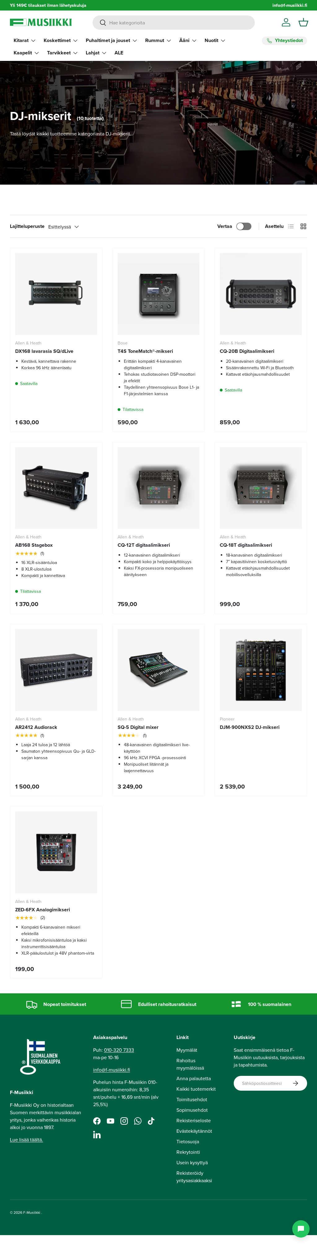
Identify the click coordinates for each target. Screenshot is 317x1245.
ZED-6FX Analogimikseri (42, 909)
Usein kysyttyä (192, 1162)
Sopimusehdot (192, 1109)
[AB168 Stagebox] (56, 488)
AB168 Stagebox (34, 545)
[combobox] (173, 22)
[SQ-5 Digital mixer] (159, 670)
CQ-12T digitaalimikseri (144, 545)
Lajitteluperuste (27, 226)
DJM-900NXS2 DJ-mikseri (250, 727)
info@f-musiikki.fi (289, 5)
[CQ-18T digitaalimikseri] (261, 488)
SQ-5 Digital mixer (138, 727)
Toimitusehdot (191, 1099)
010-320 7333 (119, 1049)
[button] (303, 22)
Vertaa (224, 226)
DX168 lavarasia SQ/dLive (44, 351)
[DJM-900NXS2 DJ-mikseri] (261, 670)
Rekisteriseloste (193, 1120)
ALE (119, 52)
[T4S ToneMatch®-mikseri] (159, 294)
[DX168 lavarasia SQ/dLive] (56, 294)
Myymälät (186, 1049)
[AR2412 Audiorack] (56, 670)
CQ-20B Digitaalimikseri (247, 351)
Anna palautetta (193, 1078)
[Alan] (301, 1229)
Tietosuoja (187, 1141)
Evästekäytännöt (194, 1130)
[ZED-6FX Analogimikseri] (56, 852)
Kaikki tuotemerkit (196, 1088)
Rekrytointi (188, 1152)
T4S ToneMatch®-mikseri (145, 351)
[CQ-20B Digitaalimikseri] (261, 294)
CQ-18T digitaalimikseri (246, 545)
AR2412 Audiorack (36, 727)
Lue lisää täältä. (26, 1139)
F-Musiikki (31, 1212)
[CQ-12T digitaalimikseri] (159, 488)
